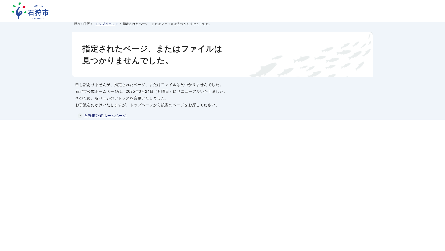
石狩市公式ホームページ (105, 116)
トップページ (105, 24)
